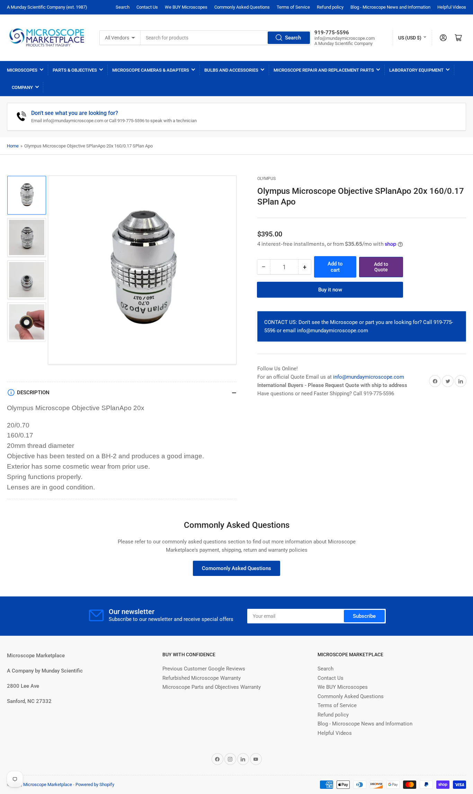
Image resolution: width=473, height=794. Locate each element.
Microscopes (22, 70)
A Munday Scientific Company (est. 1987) (47, 7)
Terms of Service (293, 7)
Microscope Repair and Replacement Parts (324, 70)
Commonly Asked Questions (242, 7)
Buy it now (330, 290)
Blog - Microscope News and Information (390, 7)
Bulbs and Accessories (231, 70)
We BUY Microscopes (186, 7)
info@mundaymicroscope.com (368, 377)
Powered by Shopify (94, 784)
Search (123, 7)
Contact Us (147, 7)
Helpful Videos (451, 7)
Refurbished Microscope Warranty (201, 678)
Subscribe (364, 616)
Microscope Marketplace (47, 784)
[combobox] (226, 37)
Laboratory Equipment (416, 70)
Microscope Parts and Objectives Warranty (211, 687)
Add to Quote (381, 267)
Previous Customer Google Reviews (203, 669)
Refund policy (330, 7)
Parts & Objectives (75, 70)
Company (22, 87)
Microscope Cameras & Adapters (150, 70)
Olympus (266, 178)
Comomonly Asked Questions (236, 568)
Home (13, 145)
